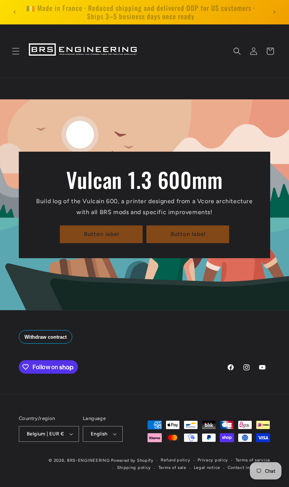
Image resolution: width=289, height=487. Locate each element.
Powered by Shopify (132, 460)
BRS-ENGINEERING (88, 460)
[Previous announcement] (14, 12)
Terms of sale (172, 467)
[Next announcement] (274, 12)
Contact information (249, 467)
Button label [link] (101, 234)
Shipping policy (134, 467)
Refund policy (175, 460)
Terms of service (253, 460)
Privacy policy (213, 460)
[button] (16, 51)
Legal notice (207, 467)
